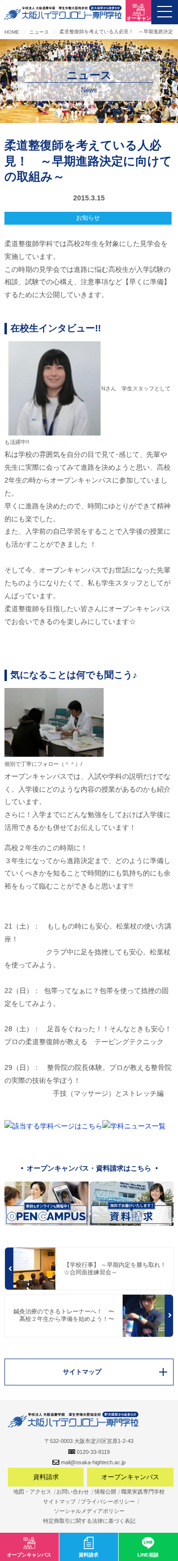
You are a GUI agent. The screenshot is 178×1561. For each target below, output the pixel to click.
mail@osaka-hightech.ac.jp (93, 1462)
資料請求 (46, 1477)
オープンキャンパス (130, 1477)
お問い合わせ (72, 1492)
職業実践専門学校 (143, 1492)
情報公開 (105, 1492)
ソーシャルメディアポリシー (89, 1511)
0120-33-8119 (93, 1452)
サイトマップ (59, 1501)
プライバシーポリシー (108, 1501)
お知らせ (88, 218)
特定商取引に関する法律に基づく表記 (89, 1521)
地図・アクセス (32, 1492)
